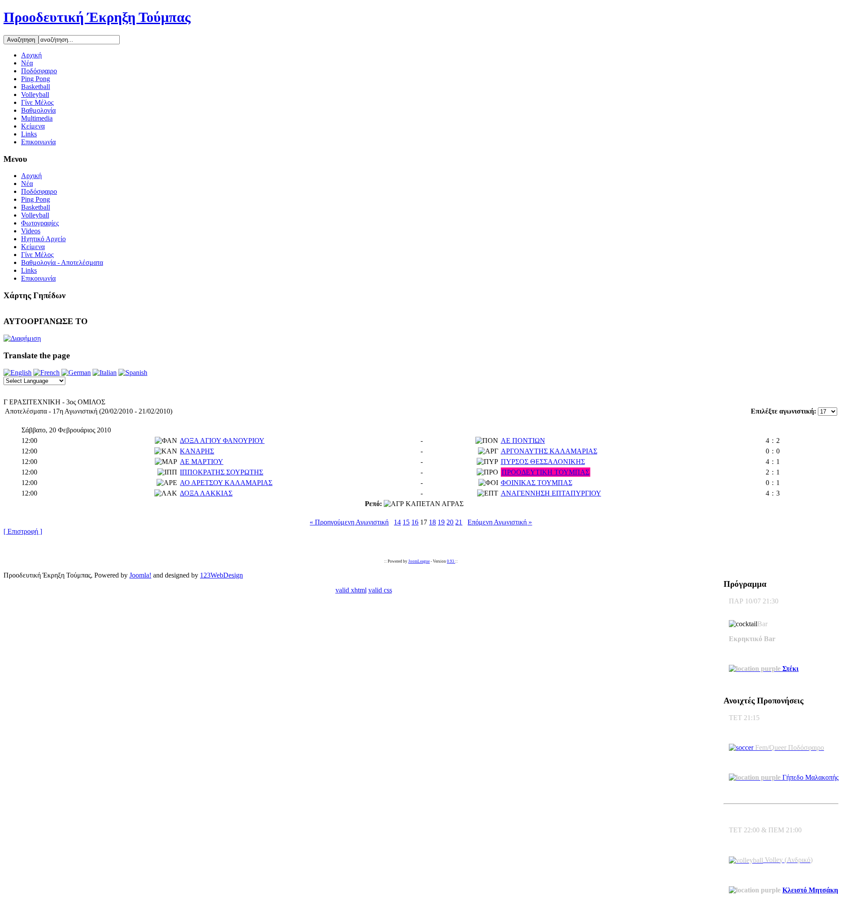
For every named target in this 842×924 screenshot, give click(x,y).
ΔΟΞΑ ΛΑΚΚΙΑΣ (206, 493)
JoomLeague (419, 561)
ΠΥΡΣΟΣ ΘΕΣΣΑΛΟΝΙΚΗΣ (543, 461)
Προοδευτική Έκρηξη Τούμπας (97, 17)
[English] (18, 372)
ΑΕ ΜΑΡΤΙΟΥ (201, 461)
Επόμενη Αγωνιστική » (499, 522)
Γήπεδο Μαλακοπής (809, 777)
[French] (46, 372)
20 (449, 522)
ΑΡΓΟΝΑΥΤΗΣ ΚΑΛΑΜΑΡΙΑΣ (549, 451)
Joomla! (140, 575)
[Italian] (105, 372)
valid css (380, 590)
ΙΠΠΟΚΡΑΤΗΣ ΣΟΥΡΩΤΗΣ (221, 472)
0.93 (451, 561)
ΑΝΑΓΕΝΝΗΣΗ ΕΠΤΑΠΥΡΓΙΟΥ (551, 493)
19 (441, 522)
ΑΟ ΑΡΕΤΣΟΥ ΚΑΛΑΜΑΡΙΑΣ (226, 482)
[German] (76, 372)
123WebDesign (221, 575)
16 (414, 522)
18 (432, 522)
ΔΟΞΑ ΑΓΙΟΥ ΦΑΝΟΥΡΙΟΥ (222, 440)
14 (397, 522)
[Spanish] (132, 372)
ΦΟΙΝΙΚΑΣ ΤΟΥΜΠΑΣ (536, 482)
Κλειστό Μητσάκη (810, 890)
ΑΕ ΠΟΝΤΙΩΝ (523, 440)
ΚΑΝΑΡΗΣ (197, 451)
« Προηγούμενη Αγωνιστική (349, 522)
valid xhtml (351, 590)
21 (458, 522)
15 (406, 522)
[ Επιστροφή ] (23, 531)
